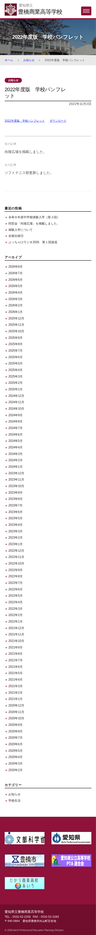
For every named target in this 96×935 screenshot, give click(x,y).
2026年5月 (15, 286)
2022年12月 (16, 550)
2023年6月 (15, 512)
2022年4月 (15, 602)
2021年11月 (16, 634)
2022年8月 (15, 576)
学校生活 (14, 800)
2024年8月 (15, 421)
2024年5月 (15, 441)
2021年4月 (15, 679)
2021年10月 (16, 641)
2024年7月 (15, 428)
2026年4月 (15, 292)
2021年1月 (15, 699)
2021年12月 (16, 628)
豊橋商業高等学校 (40, 11)
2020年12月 (16, 705)
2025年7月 (15, 350)
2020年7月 (15, 737)
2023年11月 (16, 479)
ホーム (9, 60)
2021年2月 (15, 692)
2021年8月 (15, 653)
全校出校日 (16, 236)
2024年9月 (15, 415)
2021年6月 (15, 666)
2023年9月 (15, 492)
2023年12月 (16, 473)
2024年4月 (15, 447)
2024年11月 (16, 402)
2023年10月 (16, 486)
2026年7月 (15, 273)
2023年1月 (15, 544)
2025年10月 (16, 331)
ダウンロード (58, 120)
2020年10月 (16, 718)
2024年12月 (16, 396)
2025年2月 (15, 382)
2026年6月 (15, 279)
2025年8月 (15, 344)
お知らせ (28, 60)
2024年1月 (15, 466)
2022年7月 (15, 583)
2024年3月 (15, 454)
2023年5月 (15, 518)
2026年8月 (15, 266)
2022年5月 (15, 595)
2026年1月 (15, 312)
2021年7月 (15, 660)
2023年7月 (15, 505)
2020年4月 (15, 757)
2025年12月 (16, 318)
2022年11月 (16, 557)
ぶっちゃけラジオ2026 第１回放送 (32, 242)
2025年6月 (15, 357)
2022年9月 (15, 570)
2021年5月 (15, 673)
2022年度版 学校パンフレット (25, 120)
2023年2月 (15, 537)
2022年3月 (15, 608)
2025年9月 (15, 337)
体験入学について (20, 230)
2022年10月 (16, 563)
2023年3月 (15, 531)
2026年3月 (15, 299)
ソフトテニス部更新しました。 (29, 173)
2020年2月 (15, 770)
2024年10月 (16, 408)
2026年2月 (15, 305)
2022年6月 (15, 589)
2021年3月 (15, 686)
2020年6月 (15, 744)
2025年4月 (15, 370)
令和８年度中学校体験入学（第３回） (34, 217)
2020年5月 (15, 750)
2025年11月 (16, 324)
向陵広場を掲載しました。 (26, 152)
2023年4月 (15, 524)
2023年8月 (15, 499)
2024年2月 (15, 460)
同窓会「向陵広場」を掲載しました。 (34, 223)
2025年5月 (15, 363)
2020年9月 (15, 725)
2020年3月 (15, 763)
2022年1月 (15, 621)
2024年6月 (15, 434)
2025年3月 (15, 376)
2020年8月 (15, 731)
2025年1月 (15, 389)
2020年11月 (16, 712)
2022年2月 (15, 615)
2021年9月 (15, 647)
